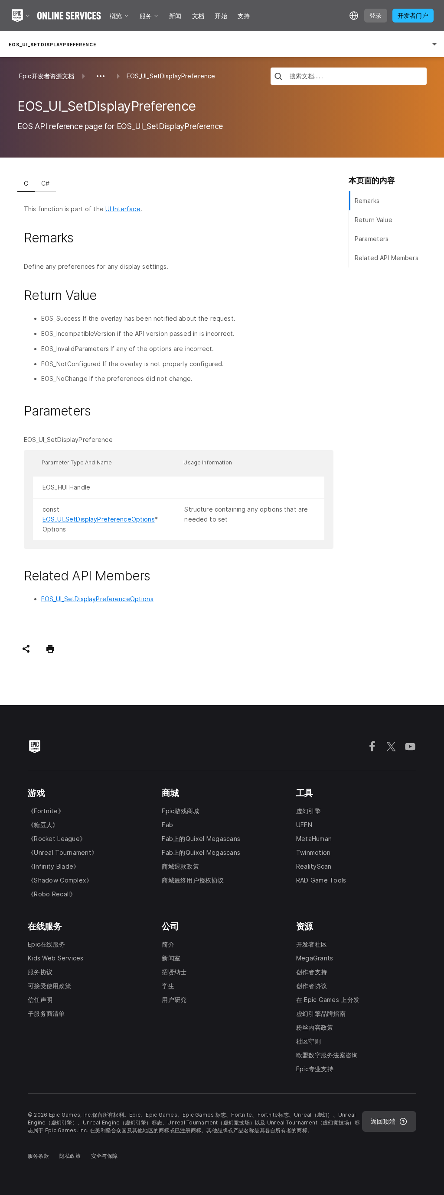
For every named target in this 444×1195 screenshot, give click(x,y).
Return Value (373, 219)
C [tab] (26, 183)
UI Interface (122, 209)
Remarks (367, 200)
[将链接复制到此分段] (83, 238)
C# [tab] (45, 183)
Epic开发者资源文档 (47, 76)
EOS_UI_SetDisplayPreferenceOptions (98, 519)
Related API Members (386, 257)
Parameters (371, 238)
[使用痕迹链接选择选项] (100, 76)
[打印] (50, 648)
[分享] (26, 648)
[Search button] (278, 77)
